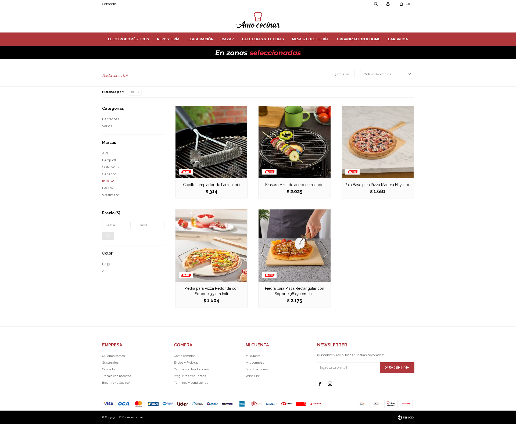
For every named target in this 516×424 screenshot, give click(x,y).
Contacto (109, 4)
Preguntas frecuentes (190, 376)
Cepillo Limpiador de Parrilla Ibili (211, 185)
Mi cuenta (253, 356)
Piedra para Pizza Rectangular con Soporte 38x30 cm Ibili (294, 291)
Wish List (253, 376)
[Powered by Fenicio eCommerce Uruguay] (406, 417)
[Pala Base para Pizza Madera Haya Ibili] (378, 142)
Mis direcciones (257, 369)
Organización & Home (358, 39)
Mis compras (255, 362)
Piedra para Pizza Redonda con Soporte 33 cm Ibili (211, 291)
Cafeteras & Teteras (263, 39)
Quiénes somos (113, 356)
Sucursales (110, 362)
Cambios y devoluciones (191, 369)
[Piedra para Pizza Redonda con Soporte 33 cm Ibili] (211, 245)
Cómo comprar (184, 356)
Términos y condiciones (191, 383)
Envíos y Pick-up (186, 362)
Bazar (228, 39)
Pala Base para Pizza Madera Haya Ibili (378, 185)
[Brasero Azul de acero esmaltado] (294, 142)
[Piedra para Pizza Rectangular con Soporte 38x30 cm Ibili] (294, 245)
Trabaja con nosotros (116, 376)
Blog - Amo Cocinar (116, 383)
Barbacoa (398, 39)
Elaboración (201, 39)
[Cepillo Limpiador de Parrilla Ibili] (211, 142)
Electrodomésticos (128, 39)
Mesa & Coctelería (310, 39)
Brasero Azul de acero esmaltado (294, 185)
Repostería (168, 39)
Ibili (132, 92)
